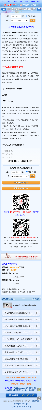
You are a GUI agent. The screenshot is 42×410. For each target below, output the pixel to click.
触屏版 (22, 384)
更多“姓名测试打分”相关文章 (16, 372)
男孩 (29, 16)
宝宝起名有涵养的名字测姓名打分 (18, 365)
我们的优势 (9, 388)
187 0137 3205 (21, 395)
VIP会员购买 (9, 381)
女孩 (34, 16)
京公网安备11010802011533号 (21, 407)
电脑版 (29, 384)
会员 (39, 1)
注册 (11, 377)
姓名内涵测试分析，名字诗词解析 (18, 339)
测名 (9, 1)
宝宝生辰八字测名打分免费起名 (17, 326)
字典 (27, 1)
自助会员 (17, 377)
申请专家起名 (20, 381)
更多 (35, 381)
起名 (3, 1)
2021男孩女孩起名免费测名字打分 (18, 319)
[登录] (39, 398)
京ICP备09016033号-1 (21, 404)
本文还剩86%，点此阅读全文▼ (21, 161)
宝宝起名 (36, 299)
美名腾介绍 (35, 401)
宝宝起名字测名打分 (13, 333)
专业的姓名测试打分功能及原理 (17, 313)
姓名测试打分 (7, 299)
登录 (7, 377)
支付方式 (29, 381)
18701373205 (14, 267)
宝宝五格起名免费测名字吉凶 (16, 359)
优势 (33, 1)
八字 (15, 1)
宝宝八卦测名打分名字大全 (15, 346)
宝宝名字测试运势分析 (14, 352)
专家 (21, 1)
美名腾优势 (32, 377)
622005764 (14, 270)
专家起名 (24, 377)
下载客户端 (14, 384)
